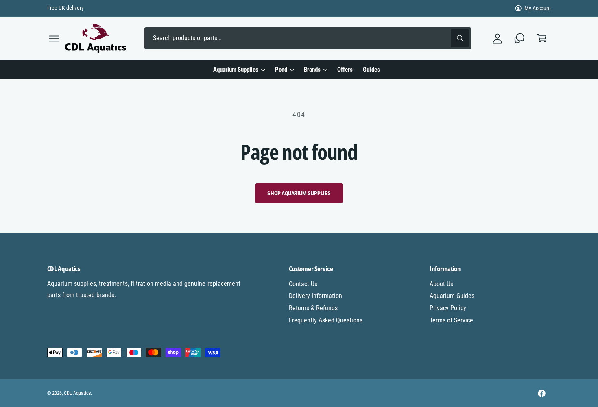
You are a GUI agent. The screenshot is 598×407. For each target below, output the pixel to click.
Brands (312, 69)
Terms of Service (451, 320)
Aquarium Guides (452, 296)
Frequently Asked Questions (325, 320)
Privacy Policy (448, 308)
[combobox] (307, 38)
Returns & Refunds (313, 308)
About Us (441, 284)
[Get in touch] (520, 38)
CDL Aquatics (77, 393)
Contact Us (303, 284)
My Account (537, 8)
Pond (281, 69)
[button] (54, 38)
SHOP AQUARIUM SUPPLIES (299, 193)
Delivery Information (315, 296)
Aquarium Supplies (235, 69)
